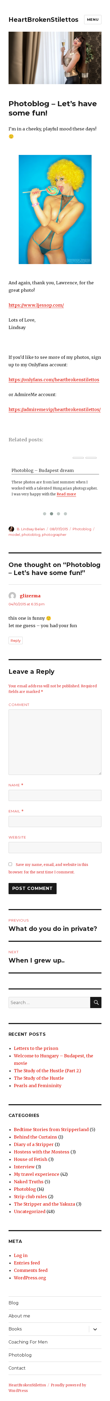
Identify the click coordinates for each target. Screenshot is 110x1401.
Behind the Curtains (35, 1137)
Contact (17, 1368)
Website (17, 837)
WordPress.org (30, 1277)
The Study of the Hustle (39, 1078)
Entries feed (27, 1263)
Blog (14, 1302)
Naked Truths (29, 1181)
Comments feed (31, 1270)
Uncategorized (29, 1211)
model (14, 534)
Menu (93, 19)
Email (16, 811)
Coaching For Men (28, 1342)
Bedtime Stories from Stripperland (51, 1129)
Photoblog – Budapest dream (42, 470)
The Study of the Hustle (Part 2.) (47, 1070)
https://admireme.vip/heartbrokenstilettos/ (55, 409)
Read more (66, 494)
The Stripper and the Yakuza (44, 1204)
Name (16, 785)
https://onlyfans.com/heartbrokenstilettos (54, 379)
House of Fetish (30, 1159)
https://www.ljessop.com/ (36, 305)
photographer (54, 534)
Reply (16, 640)
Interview (24, 1166)
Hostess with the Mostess (41, 1152)
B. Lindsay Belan (31, 529)
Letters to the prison (36, 1048)
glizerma (30, 595)
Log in (21, 1255)
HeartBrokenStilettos (43, 19)
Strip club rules (30, 1196)
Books (15, 1329)
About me (19, 1315)
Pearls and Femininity (37, 1085)
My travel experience (36, 1174)
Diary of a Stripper (34, 1144)
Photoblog (82, 529)
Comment (19, 704)
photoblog (31, 534)
